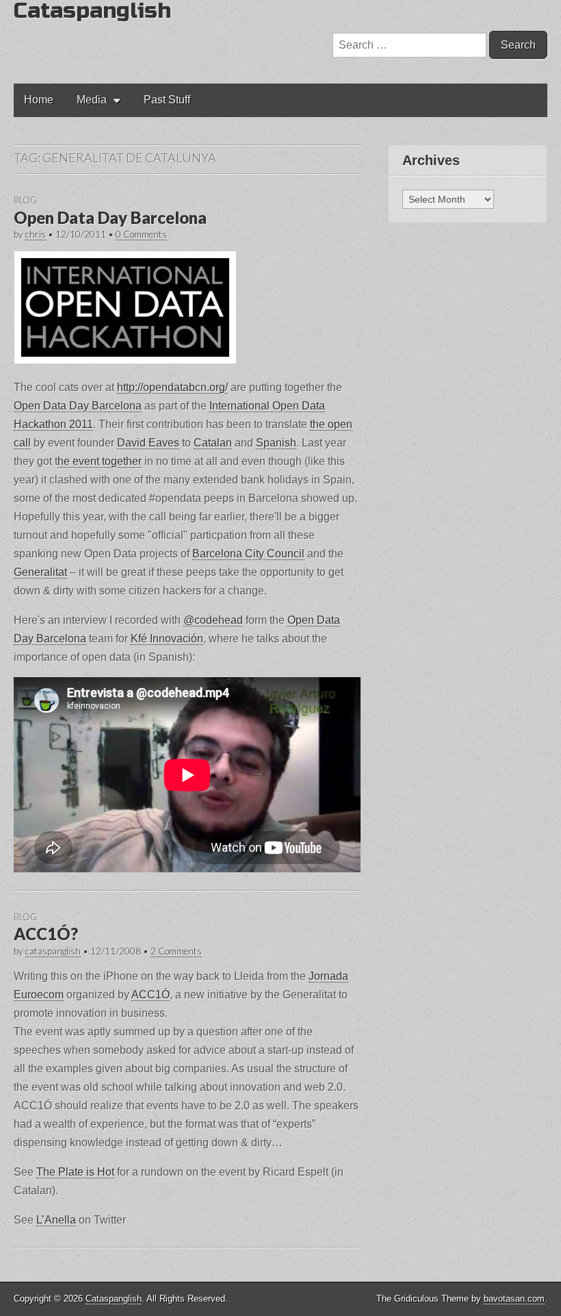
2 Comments (176, 951)
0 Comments (141, 234)
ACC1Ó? (46, 934)
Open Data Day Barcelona (110, 217)
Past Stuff (167, 99)
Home (38, 99)
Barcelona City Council (248, 553)
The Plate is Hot (75, 1172)
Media (92, 99)
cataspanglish (53, 951)
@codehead (213, 620)
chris (35, 234)
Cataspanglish (114, 1298)
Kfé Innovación (167, 638)
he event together (99, 461)
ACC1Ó (150, 994)
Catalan (213, 442)
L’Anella (56, 1220)
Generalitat (40, 572)
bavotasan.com (514, 1298)
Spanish (276, 442)
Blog (25, 199)
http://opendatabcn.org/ (172, 387)
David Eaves (148, 442)
